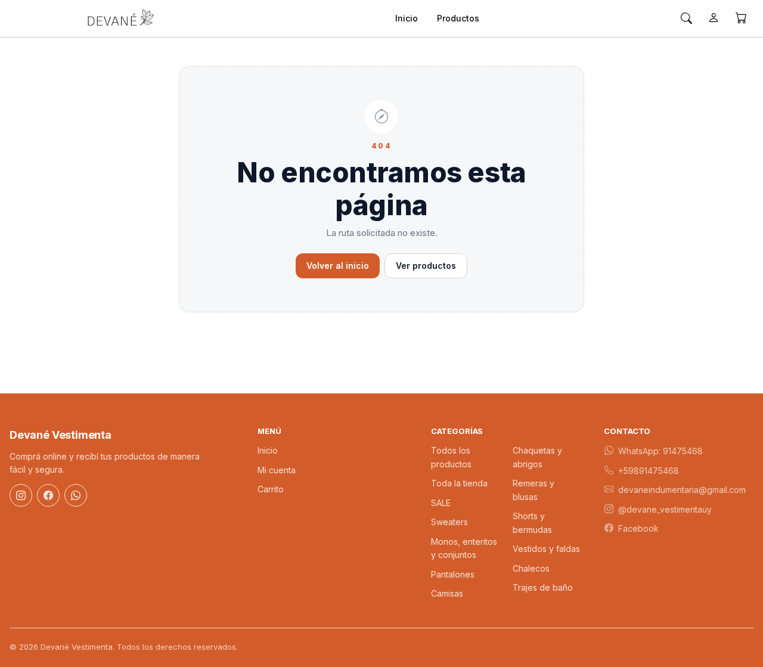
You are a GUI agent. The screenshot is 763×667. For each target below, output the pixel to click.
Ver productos (426, 265)
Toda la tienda (459, 483)
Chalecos (531, 568)
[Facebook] (48, 495)
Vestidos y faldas (546, 549)
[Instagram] (21, 495)
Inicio (406, 18)
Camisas (447, 593)
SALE (441, 503)
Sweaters (449, 522)
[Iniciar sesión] (713, 18)
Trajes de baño (543, 587)
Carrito (271, 489)
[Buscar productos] (686, 18)
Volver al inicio (337, 265)
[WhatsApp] (75, 495)
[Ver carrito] (740, 18)
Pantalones (452, 574)
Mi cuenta (277, 470)
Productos (458, 18)
